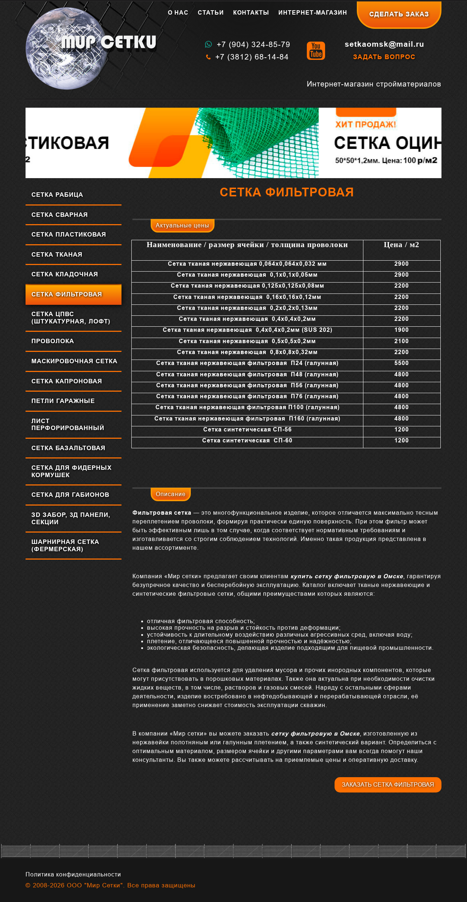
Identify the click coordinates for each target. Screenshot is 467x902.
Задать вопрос (384, 57)
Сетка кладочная (64, 274)
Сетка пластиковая (68, 234)
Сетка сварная (59, 214)
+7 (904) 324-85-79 (253, 44)
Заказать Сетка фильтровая (388, 785)
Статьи (211, 12)
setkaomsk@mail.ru (384, 44)
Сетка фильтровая (66, 294)
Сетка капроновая (66, 381)
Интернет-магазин (312, 12)
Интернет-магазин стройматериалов (374, 84)
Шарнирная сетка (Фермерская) (65, 545)
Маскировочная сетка (74, 361)
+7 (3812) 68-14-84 (252, 57)
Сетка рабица (57, 194)
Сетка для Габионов (70, 494)
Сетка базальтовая (68, 448)
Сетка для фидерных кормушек (71, 471)
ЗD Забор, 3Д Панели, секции (71, 518)
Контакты (251, 12)
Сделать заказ (399, 14)
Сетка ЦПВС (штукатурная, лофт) (71, 318)
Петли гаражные (63, 401)
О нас (178, 12)
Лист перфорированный (67, 425)
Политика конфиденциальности (73, 874)
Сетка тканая (56, 254)
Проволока (52, 341)
